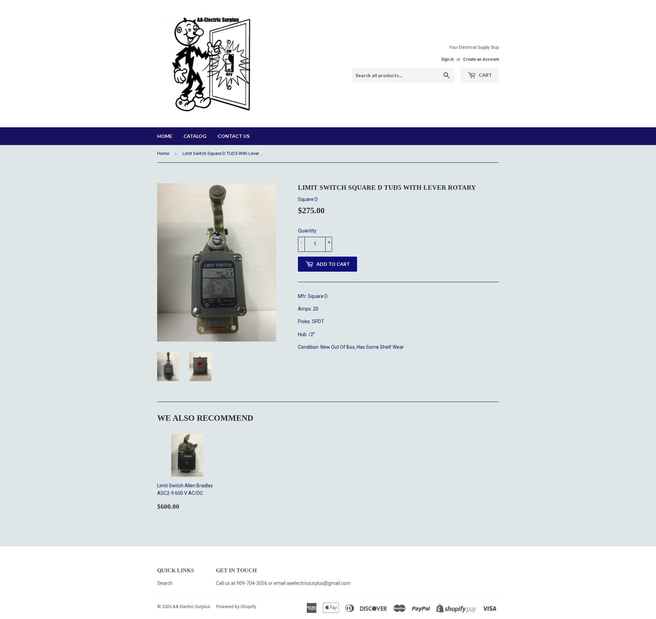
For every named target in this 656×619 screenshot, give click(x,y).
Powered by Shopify (236, 606)
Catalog (194, 136)
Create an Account (481, 59)
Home (164, 136)
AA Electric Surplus (191, 606)
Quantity (307, 230)
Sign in (447, 59)
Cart (485, 75)
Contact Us (233, 136)
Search (165, 583)
